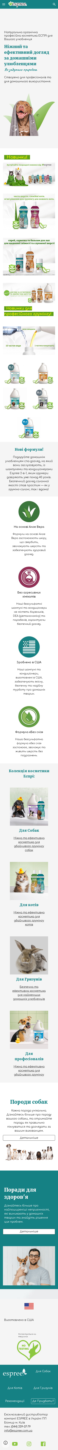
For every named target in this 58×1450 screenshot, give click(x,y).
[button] (3, 4)
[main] (29, 57)
